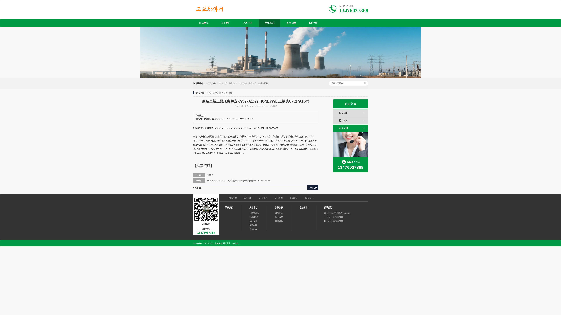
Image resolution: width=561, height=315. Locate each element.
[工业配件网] (210, 9)
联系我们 (313, 23)
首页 (209, 92)
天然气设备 (211, 83)
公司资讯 (343, 113)
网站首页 (203, 23)
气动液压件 (222, 83)
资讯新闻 (269, 23)
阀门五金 (233, 83)
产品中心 (247, 23)
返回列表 (313, 187)
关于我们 (225, 23)
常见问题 (228, 92)
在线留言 (291, 23)
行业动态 (343, 120)
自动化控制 (263, 83)
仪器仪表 (243, 83)
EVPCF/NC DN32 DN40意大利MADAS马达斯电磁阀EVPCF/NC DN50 (238, 180)
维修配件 (252, 83)
